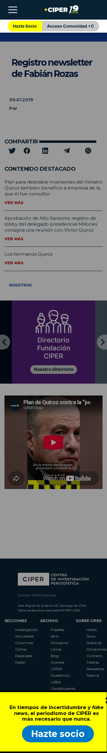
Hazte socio (58, 733)
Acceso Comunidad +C (70, 26)
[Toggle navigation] (13, 9)
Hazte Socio (25, 26)
